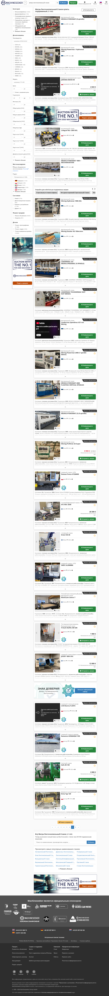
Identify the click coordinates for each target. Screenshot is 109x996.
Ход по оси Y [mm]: (18, 141)
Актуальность (89, 10)
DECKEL (18, 47)
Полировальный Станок (84, 852)
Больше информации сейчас (85, 691)
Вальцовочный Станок (42, 859)
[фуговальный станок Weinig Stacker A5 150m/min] (47, 238)
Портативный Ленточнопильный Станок (89, 859)
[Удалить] (57, 2)
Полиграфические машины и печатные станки (23, 17)
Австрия (21, 189)
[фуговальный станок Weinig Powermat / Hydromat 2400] (47, 56)
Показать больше (66, 869)
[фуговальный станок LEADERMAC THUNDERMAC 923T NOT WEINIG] (47, 298)
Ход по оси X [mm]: (18, 134)
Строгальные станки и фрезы (46, 193)
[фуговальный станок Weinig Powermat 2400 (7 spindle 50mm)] (47, 359)
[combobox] (22, 177)
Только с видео (21, 229)
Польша (21, 183)
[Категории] (25, 2)
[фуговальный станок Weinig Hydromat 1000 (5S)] (47, 207)
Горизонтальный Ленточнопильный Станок (48, 866)
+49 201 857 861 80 (78, 930)
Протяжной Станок (83, 862)
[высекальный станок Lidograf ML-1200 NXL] (47, 137)
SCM (17, 44)
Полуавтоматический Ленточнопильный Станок (92, 855)
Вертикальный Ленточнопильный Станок (48, 862)
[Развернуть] (65, 42)
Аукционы (19, 218)
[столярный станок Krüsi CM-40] (47, 541)
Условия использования (65, 992)
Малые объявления (22, 215)
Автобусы (74, 941)
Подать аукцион (87, 118)
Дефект (18, 208)
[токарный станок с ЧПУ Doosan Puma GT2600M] (47, 481)
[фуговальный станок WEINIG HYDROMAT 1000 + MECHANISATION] (47, 167)
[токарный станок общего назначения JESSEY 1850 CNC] (47, 663)
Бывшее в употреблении (21, 205)
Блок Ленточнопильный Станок (45, 855)
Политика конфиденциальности (50, 992)
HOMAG (18, 51)
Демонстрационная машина (22, 201)
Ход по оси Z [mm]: (18, 147)
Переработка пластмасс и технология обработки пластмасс (22, 22)
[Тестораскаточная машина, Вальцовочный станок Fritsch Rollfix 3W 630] (47, 632)
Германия (22, 181)
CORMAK (19, 67)
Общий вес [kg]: (17, 128)
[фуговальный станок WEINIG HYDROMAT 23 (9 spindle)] (47, 420)
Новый (18, 198)
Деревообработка (22, 14)
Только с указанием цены (22, 92)
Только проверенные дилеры (23, 232)
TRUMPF (19, 56)
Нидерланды (22, 187)
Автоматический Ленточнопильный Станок (48, 852)
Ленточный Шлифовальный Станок (67, 859)
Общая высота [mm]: (19, 121)
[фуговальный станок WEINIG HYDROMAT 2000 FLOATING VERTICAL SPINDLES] (47, 389)
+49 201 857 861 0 (49, 930)
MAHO (18, 60)
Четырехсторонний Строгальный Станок (75, 193)
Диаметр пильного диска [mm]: (21, 154)
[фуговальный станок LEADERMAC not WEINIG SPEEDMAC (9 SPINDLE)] (47, 268)
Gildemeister (20, 64)
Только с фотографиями (22, 226)
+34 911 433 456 (20, 933)
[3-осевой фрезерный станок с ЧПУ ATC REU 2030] (47, 511)
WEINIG (18, 49)
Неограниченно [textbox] (20, 177)
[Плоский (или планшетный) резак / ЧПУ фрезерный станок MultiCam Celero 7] (47, 602)
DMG (18, 58)
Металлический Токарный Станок (66, 862)
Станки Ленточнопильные (85, 866)
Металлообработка (22, 12)
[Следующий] (58, 26)
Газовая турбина (85, 941)
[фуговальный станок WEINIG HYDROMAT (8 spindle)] (47, 25)
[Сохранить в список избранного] (95, 19)
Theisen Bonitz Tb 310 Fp (26, 941)
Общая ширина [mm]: (19, 114)
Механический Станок (63, 866)
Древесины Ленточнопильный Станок (68, 852)
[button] (106, 2)
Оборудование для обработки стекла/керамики (23, 27)
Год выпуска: (16, 95)
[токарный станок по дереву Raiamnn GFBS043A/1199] (47, 743)
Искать (64, 3)
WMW (18, 76)
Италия (21, 185)
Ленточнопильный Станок (64, 855)
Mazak (18, 71)
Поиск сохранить (66, 822)
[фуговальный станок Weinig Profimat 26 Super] (47, 450)
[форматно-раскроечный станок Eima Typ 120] (47, 800)
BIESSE (18, 69)
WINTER (18, 53)
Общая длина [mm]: (18, 108)
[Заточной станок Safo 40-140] (47, 771)
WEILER (18, 62)
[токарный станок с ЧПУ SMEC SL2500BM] (47, 572)
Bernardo (19, 73)
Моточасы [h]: (17, 101)
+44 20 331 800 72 (21, 930)
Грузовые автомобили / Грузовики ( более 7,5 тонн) (52, 941)
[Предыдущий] (36, 26)
